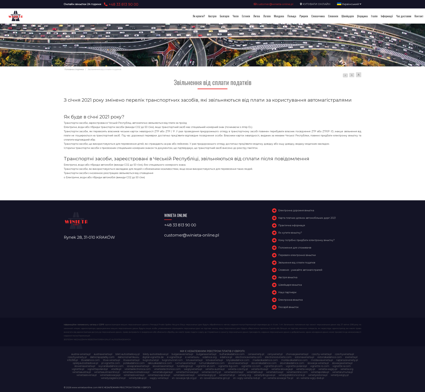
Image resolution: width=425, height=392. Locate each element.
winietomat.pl (227, 375)
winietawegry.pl (207, 375)
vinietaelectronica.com (138, 369)
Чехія (236, 16)
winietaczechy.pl (211, 372)
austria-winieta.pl (80, 354)
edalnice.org (210, 357)
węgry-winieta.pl (159, 378)
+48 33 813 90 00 (123, 4)
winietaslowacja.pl (110, 375)
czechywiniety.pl (77, 357)
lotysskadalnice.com (237, 360)
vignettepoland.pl (97, 369)
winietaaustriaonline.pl (107, 372)
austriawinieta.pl (103, 354)
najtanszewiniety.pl (347, 360)
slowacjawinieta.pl (342, 363)
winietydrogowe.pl (264, 375)
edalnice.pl (226, 357)
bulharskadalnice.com (232, 354)
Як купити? (199, 16)
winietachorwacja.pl (187, 372)
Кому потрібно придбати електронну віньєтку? (306, 240)
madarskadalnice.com (265, 360)
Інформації (387, 16)
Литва (256, 16)
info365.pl (72, 360)
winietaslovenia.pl (87, 375)
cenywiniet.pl (275, 354)
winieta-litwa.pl (259, 369)
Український (350, 4)
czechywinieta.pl (344, 354)
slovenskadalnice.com (264, 363)
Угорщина (362, 16)
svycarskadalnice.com (111, 366)
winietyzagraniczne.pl (113, 378)
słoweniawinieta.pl (163, 366)
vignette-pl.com (273, 366)
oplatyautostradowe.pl (85, 363)
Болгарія (224, 16)
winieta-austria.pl (215, 369)
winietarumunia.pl (342, 372)
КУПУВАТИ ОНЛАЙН (316, 4)
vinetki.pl (116, 369)
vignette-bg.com (228, 366)
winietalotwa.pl (274, 372)
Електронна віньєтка (290, 299)
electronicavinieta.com (248, 357)
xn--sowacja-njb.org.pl (184, 378)
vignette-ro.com (319, 366)
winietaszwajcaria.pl (159, 375)
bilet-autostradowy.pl (128, 354)
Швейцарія (347, 16)
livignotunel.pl (151, 360)
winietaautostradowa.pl (136, 372)
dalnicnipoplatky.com (102, 357)
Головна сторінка (74, 69)
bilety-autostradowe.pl (155, 354)
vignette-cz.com (251, 366)
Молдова (279, 16)
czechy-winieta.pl (322, 354)
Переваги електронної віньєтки (297, 255)
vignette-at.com (205, 366)
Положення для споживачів (294, 247)
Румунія (303, 16)
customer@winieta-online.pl (274, 4)
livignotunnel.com (172, 360)
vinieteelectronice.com (167, 369)
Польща (291, 16)
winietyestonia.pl (317, 375)
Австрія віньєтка (287, 277)
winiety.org (244, 375)
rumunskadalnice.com (212, 363)
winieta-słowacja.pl (282, 369)
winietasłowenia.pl (183, 375)
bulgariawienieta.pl (182, 354)
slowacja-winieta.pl (318, 363)
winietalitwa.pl (255, 372)
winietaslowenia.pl (134, 375)
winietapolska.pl (320, 372)
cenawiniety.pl (256, 354)
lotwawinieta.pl (214, 360)
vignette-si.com (342, 366)
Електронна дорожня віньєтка (296, 210)
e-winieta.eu (192, 357)
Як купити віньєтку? (290, 232)
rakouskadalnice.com (160, 363)
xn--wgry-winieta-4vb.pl (246, 378)
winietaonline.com (297, 372)
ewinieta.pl (351, 357)
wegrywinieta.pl (193, 369)
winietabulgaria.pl (163, 372)
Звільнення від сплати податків (296, 262)
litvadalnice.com (90, 360)
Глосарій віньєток (288, 307)
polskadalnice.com (134, 363)
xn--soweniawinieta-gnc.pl (215, 378)
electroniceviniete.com (278, 357)
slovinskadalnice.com (292, 363)
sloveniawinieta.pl (238, 363)
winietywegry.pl (340, 375)
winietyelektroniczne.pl (292, 375)
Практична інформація (291, 225)
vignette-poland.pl (296, 366)
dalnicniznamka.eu (128, 357)
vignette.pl (78, 369)
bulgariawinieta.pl (206, 354)
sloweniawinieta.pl (84, 366)
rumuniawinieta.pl (185, 363)
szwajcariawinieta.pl (138, 366)
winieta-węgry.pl (327, 369)
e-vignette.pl (174, 357)
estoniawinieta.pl (304, 357)
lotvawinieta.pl (194, 360)
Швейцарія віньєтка (290, 284)
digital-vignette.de (153, 357)
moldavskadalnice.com (294, 360)
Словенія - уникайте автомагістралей (300, 269)
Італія (374, 16)
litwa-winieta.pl (111, 360)
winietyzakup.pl (137, 378)
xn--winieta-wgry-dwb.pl (310, 378)
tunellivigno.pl (185, 366)
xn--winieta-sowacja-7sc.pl (278, 378)
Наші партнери (287, 292)
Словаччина (318, 16)
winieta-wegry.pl (305, 369)
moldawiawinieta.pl (322, 360)
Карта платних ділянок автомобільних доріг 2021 (307, 217)
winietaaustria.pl (81, 372)
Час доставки (403, 16)
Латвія (267, 16)
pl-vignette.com (110, 363)
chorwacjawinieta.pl (297, 354)
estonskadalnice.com (329, 357)
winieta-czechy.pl (238, 369)
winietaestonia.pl (233, 372)
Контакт (419, 16)
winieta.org (346, 369)
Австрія (212, 16)
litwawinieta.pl (131, 360)
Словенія (333, 16)
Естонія (246, 16)
